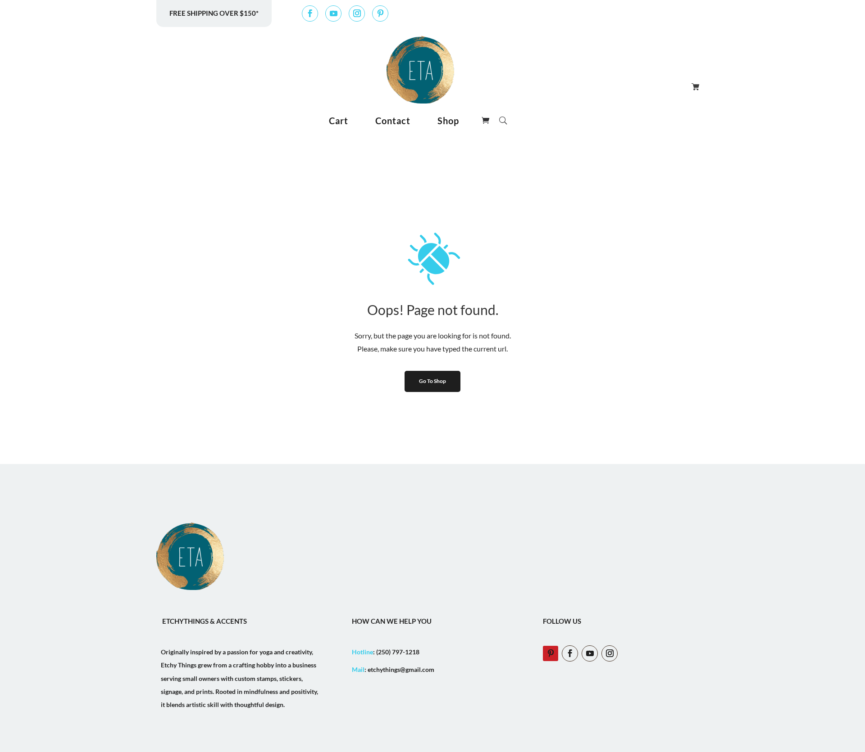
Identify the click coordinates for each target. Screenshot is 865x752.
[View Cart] (694, 86)
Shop (448, 120)
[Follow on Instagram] (357, 13)
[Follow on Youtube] (333, 13)
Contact (392, 120)
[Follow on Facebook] (310, 13)
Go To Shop (432, 381)
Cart (338, 120)
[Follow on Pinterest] (380, 13)
